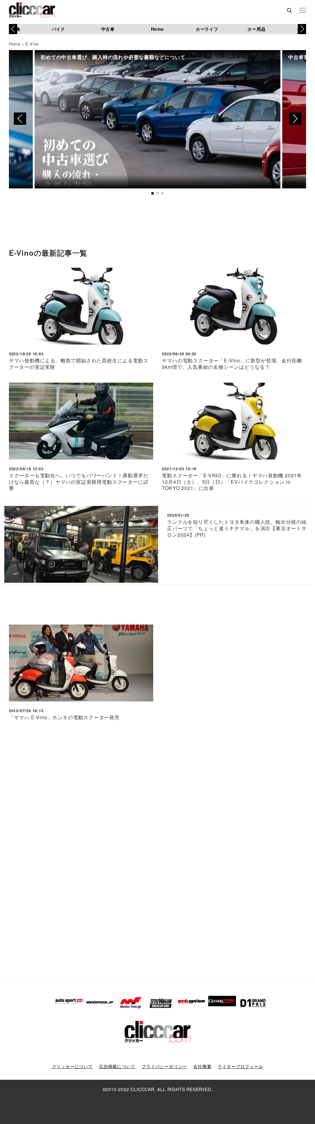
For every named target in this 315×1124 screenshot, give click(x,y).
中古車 (108, 29)
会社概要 (202, 1066)
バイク (58, 29)
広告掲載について (117, 1066)
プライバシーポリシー (164, 1066)
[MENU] (302, 10)
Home (157, 29)
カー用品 (256, 29)
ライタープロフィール (240, 1066)
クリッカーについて (72, 1066)
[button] (302, 29)
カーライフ (207, 29)
